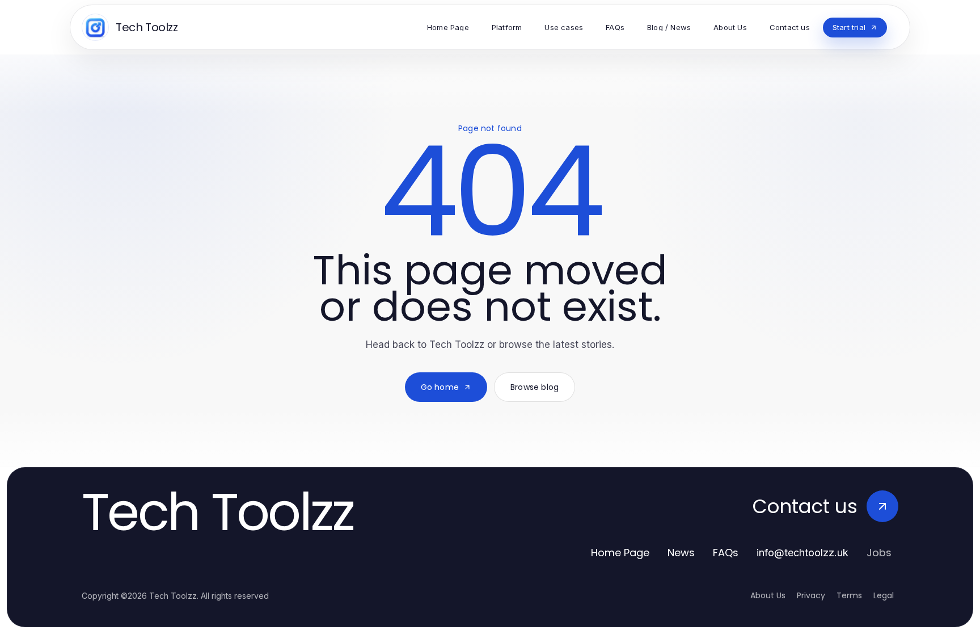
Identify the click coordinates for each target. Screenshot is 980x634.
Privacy (811, 595)
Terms (849, 595)
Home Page (620, 552)
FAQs (725, 552)
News (681, 552)
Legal (883, 595)
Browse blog (534, 387)
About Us (767, 595)
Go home (440, 387)
